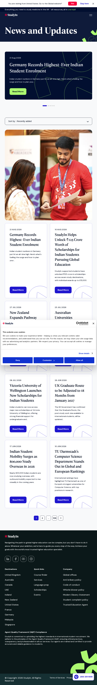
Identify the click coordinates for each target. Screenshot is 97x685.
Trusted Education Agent (75, 604)
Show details (84, 353)
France (8, 609)
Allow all (79, 360)
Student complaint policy (75, 599)
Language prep (41, 584)
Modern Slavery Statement (76, 594)
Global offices (70, 574)
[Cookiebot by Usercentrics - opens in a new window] (78, 323)
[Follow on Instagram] (31, 559)
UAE (7, 589)
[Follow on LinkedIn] (8, 559)
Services (38, 579)
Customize (47, 360)
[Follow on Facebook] (16, 559)
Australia (9, 579)
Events (37, 594)
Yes (72, 4)
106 (54, 518)
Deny (18, 360)
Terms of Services (57, 677)
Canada (8, 584)
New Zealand (11, 599)
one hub (71, 9)
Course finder (40, 574)
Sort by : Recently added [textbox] (20, 121)
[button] (45, 105)
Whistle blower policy (73, 589)
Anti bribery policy (72, 579)
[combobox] (48, 121)
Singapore (10, 624)
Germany (9, 614)
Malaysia (9, 619)
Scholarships (40, 589)
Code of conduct (71, 584)
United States (12, 604)
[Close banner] (93, 323)
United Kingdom (13, 574)
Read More (18, 91)
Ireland (8, 594)
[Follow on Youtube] (23, 559)
